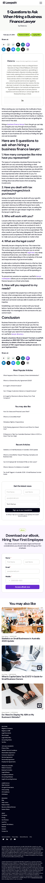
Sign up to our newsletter (22, 510)
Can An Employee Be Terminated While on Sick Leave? (20, 462)
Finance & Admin (24, 35)
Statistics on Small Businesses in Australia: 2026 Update (20, 450)
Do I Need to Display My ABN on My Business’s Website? (18, 715)
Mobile (9, 577)
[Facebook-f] (11, 839)
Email (8, 567)
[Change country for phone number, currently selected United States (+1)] (8, 580)
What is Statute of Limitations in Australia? (16, 467)
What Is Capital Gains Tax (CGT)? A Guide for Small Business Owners (22, 677)
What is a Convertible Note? (12, 417)
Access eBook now (22, 587)
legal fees (31, 252)
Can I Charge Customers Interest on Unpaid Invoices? (19, 391)
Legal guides (36, 35)
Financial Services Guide (36, 877)
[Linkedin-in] (7, 839)
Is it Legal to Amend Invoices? (12, 386)
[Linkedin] (22, 100)
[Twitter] (3, 839)
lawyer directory (17, 334)
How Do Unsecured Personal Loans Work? (16, 411)
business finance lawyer (15, 124)
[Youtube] (14, 839)
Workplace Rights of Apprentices (13, 422)
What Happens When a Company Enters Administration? (21, 375)
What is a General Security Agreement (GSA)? (17, 380)
